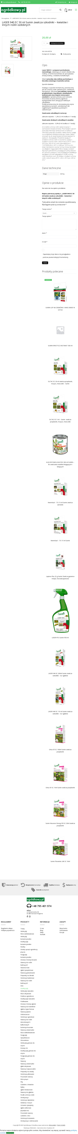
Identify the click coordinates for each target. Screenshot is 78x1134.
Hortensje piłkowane (27, 1074)
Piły (22, 1082)
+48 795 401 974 (25, 2)
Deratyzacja (24, 1097)
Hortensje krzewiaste (27, 1118)
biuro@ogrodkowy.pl (9, 2)
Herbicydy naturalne (27, 991)
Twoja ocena (47, 209)
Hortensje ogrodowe (27, 1017)
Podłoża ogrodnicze (27, 996)
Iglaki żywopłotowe (27, 970)
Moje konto (63, 928)
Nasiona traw (25, 968)
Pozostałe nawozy (27, 1077)
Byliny (22, 1087)
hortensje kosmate (27, 1027)
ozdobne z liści (25, 1116)
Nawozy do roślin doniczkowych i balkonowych (26, 1022)
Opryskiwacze (25, 1038)
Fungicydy (24, 1035)
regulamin (52, 1125)
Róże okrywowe (26, 994)
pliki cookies (61, 1125)
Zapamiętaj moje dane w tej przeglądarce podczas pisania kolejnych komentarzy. (56, 255)
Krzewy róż (24, 1048)
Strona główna (5, 18)
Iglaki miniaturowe (26, 1090)
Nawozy (23, 1061)
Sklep (41, 932)
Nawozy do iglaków (27, 1092)
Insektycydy (24, 988)
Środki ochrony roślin (27, 1095)
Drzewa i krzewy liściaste (29, 960)
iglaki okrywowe (26, 1066)
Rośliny (23, 947)
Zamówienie (64, 930)
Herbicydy (24, 931)
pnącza (23, 952)
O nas (42, 928)
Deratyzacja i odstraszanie (29, 1121)
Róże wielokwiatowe (27, 934)
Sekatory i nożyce (26, 1103)
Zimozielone (25, 1040)
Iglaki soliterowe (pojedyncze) (26, 1109)
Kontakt (42, 934)
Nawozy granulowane (28, 973)
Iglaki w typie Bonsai (27, 1009)
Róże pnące (24, 1079)
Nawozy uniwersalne (27, 1030)
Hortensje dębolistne (27, 1100)
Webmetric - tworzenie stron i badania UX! (42, 1128)
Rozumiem (10, 1133)
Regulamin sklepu (6, 928)
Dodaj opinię (67, 54)
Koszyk (62, 932)
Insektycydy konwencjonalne (26, 943)
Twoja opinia (47, 216)
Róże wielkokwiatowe (28, 1033)
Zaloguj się (73, 2)
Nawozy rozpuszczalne (28, 1069)
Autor (44, 233)
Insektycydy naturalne (28, 999)
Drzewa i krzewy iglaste (28, 1004)
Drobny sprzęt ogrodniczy (29, 949)
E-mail (44, 242)
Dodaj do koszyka (57, 43)
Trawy (23, 929)
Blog (41, 930)
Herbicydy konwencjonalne (26, 937)
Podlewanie (24, 1001)
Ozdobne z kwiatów (27, 1084)
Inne (22, 986)
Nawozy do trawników (28, 1007)
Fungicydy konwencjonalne (26, 956)
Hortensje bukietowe (27, 978)
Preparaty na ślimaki (27, 975)
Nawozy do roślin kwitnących (26, 963)
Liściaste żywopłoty (27, 1105)
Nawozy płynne (26, 1012)
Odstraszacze (25, 1014)
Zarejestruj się (61, 2)
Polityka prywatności (8, 930)
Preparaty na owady (27, 1071)
